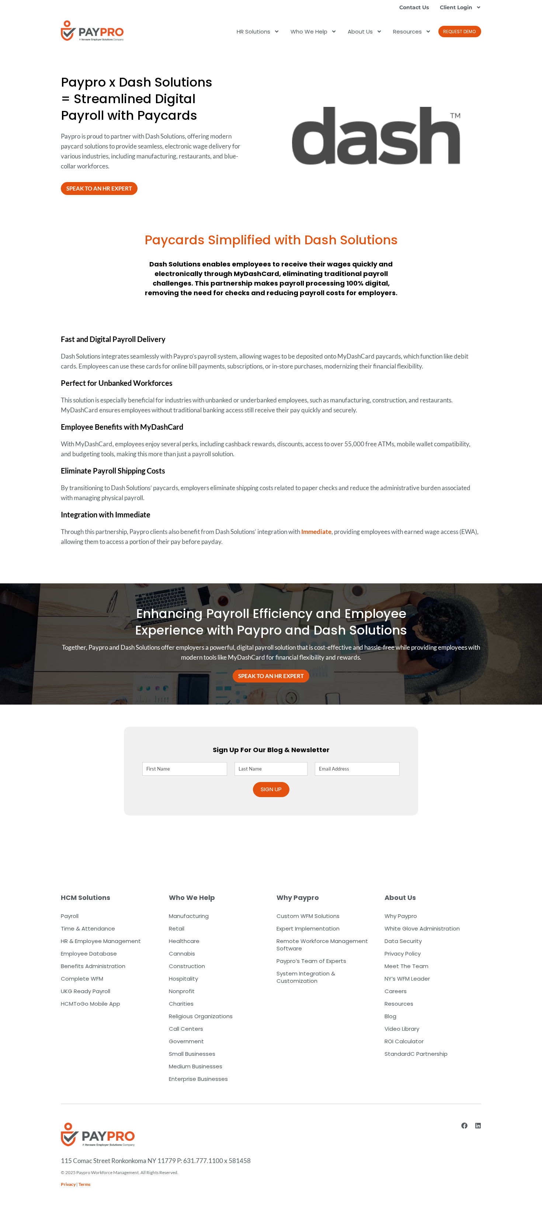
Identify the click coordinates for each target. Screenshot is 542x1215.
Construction (187, 966)
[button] (459, 31)
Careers (396, 991)
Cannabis (182, 953)
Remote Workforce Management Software (322, 944)
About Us (360, 31)
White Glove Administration (422, 928)
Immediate (316, 531)
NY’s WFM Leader (407, 978)
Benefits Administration (93, 966)
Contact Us (414, 7)
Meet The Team (406, 966)
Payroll (70, 916)
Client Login (456, 7)
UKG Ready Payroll (85, 991)
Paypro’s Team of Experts (311, 961)
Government (186, 1041)
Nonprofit (182, 991)
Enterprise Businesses (198, 1079)
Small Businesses (192, 1054)
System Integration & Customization (306, 977)
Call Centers (186, 1029)
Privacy (68, 1184)
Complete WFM (82, 978)
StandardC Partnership (416, 1054)
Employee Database (89, 953)
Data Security (403, 941)
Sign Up (271, 789)
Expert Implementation (308, 928)
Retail (176, 928)
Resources (407, 31)
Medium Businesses (195, 1066)
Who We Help (309, 31)
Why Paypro (401, 916)
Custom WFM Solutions (308, 916)
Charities (181, 1004)
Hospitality (183, 978)
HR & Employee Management (101, 941)
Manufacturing (189, 916)
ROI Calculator (404, 1041)
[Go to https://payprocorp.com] (92, 30)
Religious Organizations (201, 1016)
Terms (84, 1184)
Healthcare (184, 941)
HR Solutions (253, 31)
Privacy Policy (403, 953)
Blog (390, 1016)
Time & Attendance (88, 928)
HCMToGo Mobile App (90, 1004)
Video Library (402, 1029)
